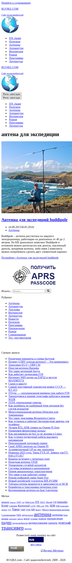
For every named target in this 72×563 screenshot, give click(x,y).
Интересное (16, 51)
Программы (16, 58)
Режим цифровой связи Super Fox (28, 477)
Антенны (14, 44)
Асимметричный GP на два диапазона (31, 449)
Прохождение (16, 328)
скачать (52, 523)
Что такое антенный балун (24, 371)
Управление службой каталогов (27, 465)
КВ (33, 509)
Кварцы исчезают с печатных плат (29, 458)
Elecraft (49, 502)
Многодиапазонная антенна (56, 509)
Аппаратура (16, 48)
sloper (4, 509)
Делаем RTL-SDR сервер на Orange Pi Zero (33, 427)
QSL (47, 506)
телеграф (64, 523)
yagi (22, 509)
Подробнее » (30, 257)
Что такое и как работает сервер (27, 474)
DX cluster (15, 38)
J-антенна (13, 506)
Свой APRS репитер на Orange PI (28, 446)
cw (23, 502)
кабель (20, 519)
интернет (13, 519)
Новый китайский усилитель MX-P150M (32, 480)
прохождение (55, 518)
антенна (42, 514)
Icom (4, 505)
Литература (16, 61)
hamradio (62, 502)
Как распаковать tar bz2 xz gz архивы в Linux (35, 433)
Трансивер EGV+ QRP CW (24, 364)
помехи (42, 518)
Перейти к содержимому (16, 2)
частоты (27, 528)
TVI (9, 510)
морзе (27, 518)
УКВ (18, 515)
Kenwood (24, 505)
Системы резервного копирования (28, 468)
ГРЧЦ (28, 510)
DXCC (42, 502)
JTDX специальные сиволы (24, 402)
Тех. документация (19, 337)
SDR (52, 505)
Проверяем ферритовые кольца (26, 430)
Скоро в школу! (17, 383)
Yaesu (16, 509)
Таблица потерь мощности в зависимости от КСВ (38, 483)
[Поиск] (48, 291)
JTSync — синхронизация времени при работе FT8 (38, 393)
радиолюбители (20, 523)
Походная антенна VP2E (23, 461)
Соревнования (17, 334)
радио (6, 522)
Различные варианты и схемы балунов (31, 358)
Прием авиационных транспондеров (30, 471)
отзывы (34, 518)
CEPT (18, 502)
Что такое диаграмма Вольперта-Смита (31, 418)
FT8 (54, 502)
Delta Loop (29, 502)
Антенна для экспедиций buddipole (34, 219)
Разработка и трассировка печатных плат (32, 487)
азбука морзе (27, 515)
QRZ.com (40, 506)
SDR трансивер (62, 506)
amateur (5, 502)
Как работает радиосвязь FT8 (25, 374)
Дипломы (14, 309)
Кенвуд (38, 510)
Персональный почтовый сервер (27, 443)
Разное (13, 54)
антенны (57, 515)
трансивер (12, 527)
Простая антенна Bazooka (23, 368)
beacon (13, 502)
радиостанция (37, 523)
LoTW (33, 506)
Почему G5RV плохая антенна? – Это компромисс (38, 361)
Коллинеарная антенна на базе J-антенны (33, 490)
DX (37, 502)
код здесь (36, 544)
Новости (13, 318)
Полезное (14, 41)
